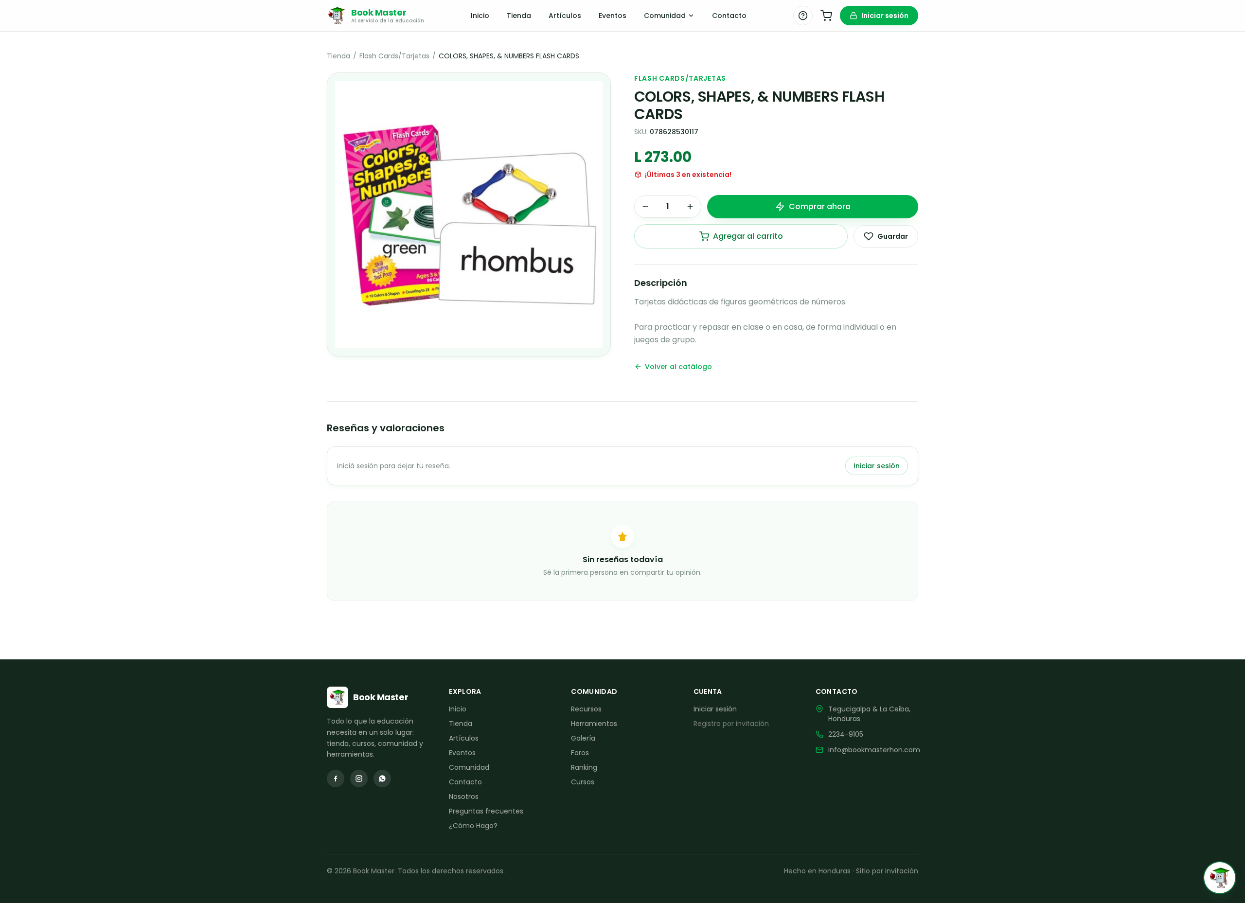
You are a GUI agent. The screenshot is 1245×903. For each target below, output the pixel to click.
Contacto (729, 15)
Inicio (480, 15)
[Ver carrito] (826, 15)
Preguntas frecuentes (486, 811)
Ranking (584, 767)
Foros (580, 753)
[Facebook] (335, 778)
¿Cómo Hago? (473, 826)
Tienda (519, 15)
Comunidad (665, 15)
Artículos (565, 15)
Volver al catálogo (678, 367)
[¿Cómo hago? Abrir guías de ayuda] (803, 15)
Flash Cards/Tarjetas (394, 56)
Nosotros (464, 796)
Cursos (582, 782)
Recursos (586, 709)
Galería (583, 738)
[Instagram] (359, 778)
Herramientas (594, 723)
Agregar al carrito (748, 236)
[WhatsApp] (382, 778)
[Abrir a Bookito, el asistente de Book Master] (1219, 877)
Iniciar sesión (884, 15)
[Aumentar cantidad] (690, 206)
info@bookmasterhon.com (874, 750)
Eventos (612, 15)
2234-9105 (845, 734)
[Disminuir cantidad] (645, 206)
